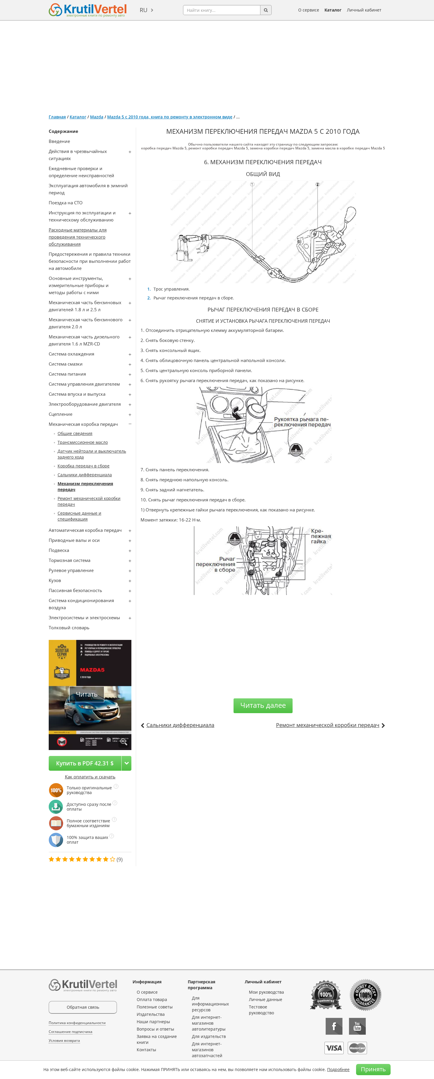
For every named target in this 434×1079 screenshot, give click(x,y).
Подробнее (338, 1069)
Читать (87, 694)
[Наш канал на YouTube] (357, 1026)
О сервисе (308, 10)
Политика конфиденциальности (77, 1022)
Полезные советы (155, 1007)
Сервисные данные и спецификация (79, 516)
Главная (57, 117)
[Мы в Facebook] (334, 1026)
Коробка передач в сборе (84, 466)
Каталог (333, 10)
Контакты (146, 1049)
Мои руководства (266, 992)
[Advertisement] (217, 65)
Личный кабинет (364, 10)
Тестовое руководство (261, 1010)
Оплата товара (152, 999)
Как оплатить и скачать (90, 777)
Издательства (151, 1014)
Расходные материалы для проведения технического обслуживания (78, 237)
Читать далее (263, 705)
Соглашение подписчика (70, 1031)
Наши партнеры (153, 1021)
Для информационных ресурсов (210, 1004)
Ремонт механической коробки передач (327, 725)
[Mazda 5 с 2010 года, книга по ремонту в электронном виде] (123, 742)
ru (144, 10)
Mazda (96, 117)
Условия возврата (64, 1040)
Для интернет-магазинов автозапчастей (207, 1049)
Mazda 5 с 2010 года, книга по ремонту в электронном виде (169, 117)
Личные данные (265, 999)
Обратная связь (83, 1007)
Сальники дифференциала (85, 474)
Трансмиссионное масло (83, 442)
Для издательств (209, 1036)
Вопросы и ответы (155, 1029)
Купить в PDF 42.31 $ (85, 763)
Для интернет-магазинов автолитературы (209, 1023)
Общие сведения (75, 433)
